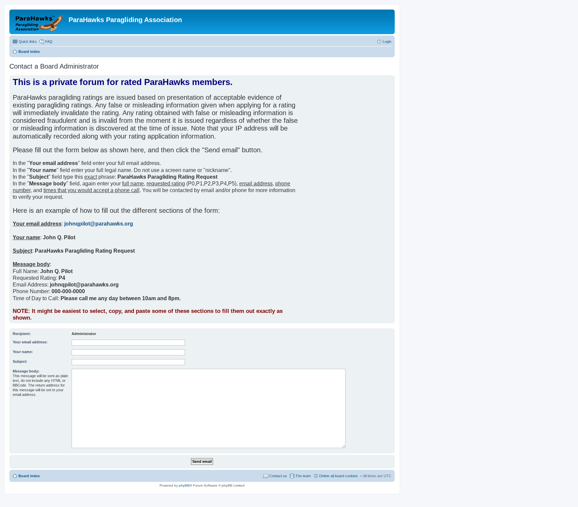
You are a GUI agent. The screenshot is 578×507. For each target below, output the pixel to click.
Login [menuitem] (387, 41)
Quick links (28, 41)
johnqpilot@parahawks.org (98, 224)
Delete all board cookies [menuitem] (338, 476)
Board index (29, 476)
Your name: (23, 352)
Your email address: (30, 342)
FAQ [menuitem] (49, 41)
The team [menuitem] (303, 476)
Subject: (20, 361)
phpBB (184, 485)
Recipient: (22, 334)
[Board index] (40, 21)
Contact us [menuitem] (278, 476)
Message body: (26, 371)
